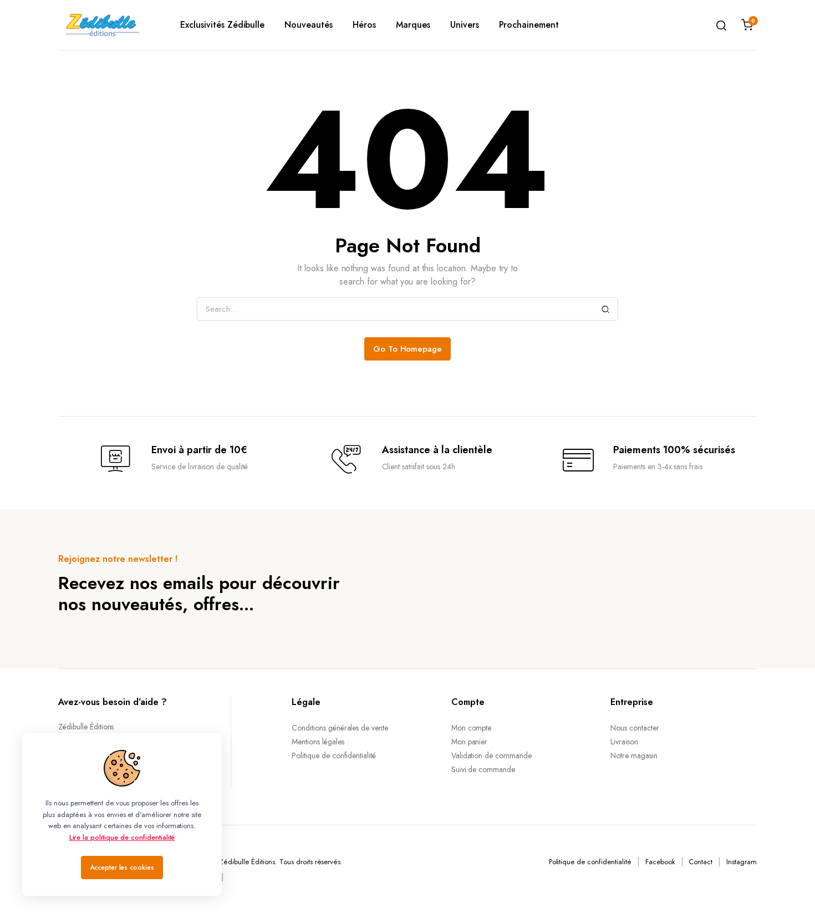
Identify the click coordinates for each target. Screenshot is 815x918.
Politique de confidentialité (334, 755)
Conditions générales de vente (340, 727)
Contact (700, 861)
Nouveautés (308, 24)
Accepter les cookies (122, 868)
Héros (364, 24)
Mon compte (471, 727)
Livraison (624, 741)
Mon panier (469, 741)
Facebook (660, 861)
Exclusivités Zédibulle (222, 24)
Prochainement (529, 24)
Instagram (741, 861)
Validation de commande (491, 755)
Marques (413, 24)
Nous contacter (634, 727)
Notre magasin (634, 755)
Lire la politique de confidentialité (122, 837)
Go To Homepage (407, 349)
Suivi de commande (483, 769)
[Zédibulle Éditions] (102, 25)
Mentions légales (318, 741)
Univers (464, 24)
